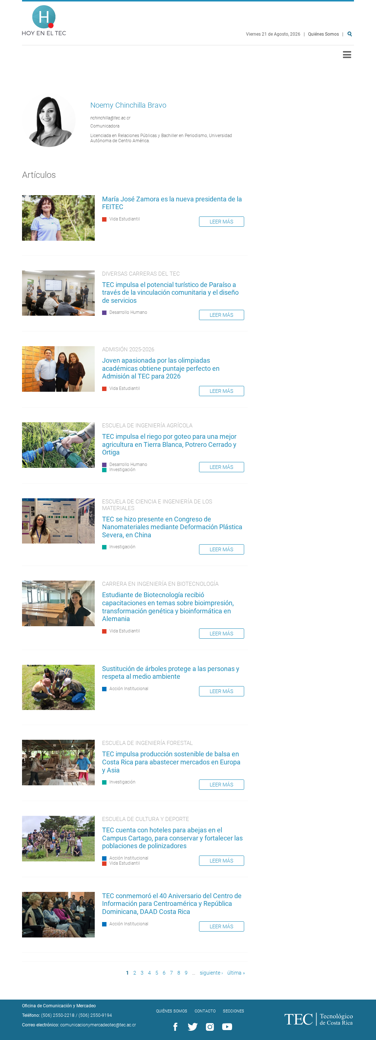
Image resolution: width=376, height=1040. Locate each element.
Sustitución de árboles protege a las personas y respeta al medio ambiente (170, 673)
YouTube (225, 1027)
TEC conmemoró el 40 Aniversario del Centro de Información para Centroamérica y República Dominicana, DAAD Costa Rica (172, 903)
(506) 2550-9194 (95, 1015)
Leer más (221, 222)
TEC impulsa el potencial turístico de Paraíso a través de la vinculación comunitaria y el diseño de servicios (170, 292)
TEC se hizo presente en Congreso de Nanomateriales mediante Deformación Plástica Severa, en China (172, 527)
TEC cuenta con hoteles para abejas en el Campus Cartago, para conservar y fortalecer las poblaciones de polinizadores (172, 838)
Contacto (205, 1011)
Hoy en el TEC (44, 18)
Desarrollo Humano (128, 312)
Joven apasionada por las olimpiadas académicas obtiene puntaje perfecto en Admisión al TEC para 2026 (161, 368)
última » (236, 973)
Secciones (233, 1011)
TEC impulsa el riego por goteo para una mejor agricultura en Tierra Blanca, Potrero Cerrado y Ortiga (169, 444)
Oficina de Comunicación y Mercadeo (59, 1005)
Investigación (122, 469)
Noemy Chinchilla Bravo (128, 105)
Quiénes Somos (323, 34)
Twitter (191, 1027)
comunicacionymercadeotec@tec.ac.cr (98, 1025)
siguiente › (211, 973)
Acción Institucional (128, 688)
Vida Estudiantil (124, 219)
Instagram (208, 1027)
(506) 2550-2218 (58, 1015)
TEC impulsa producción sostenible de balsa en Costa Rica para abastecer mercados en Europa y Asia (171, 762)
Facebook (174, 1027)
